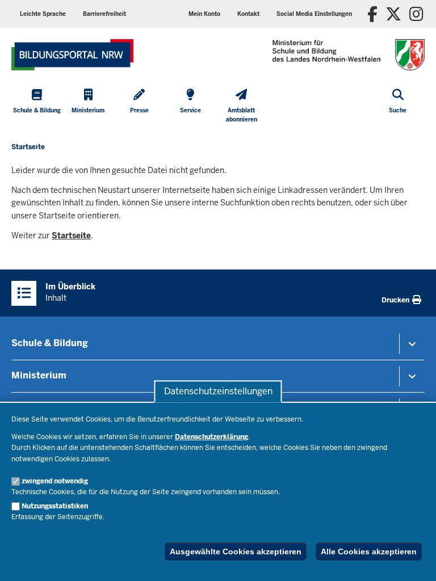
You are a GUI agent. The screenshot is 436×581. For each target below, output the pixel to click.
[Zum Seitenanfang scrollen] (413, 560)
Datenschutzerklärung (211, 436)
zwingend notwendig (55, 481)
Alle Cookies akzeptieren (369, 551)
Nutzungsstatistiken (55, 506)
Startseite (71, 235)
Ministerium (38, 375)
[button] (314, 14)
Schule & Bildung (49, 343)
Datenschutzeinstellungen (218, 391)
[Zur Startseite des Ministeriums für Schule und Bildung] (72, 54)
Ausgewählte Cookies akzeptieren (235, 551)
